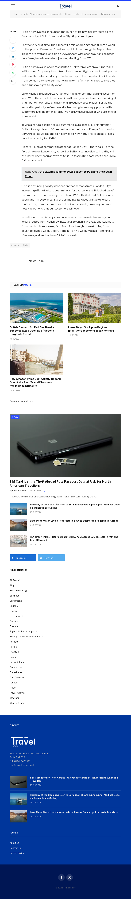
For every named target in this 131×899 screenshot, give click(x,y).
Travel (15, 417)
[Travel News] (65, 6)
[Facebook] (13, 40)
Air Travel (14, 580)
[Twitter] (13, 48)
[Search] (118, 5)
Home (16, 14)
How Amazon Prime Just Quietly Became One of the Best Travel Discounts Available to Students (36, 382)
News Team (37, 261)
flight (26, 245)
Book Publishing (18, 590)
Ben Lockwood (19, 490)
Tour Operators (18, 677)
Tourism (14, 682)
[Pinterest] (13, 64)
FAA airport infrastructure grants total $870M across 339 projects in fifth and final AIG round (74, 538)
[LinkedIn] (13, 56)
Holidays (14, 641)
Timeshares (16, 672)
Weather (14, 698)
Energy (13, 611)
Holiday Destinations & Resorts (26, 636)
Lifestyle (14, 652)
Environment (16, 616)
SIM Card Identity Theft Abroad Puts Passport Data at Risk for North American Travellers (60, 484)
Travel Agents (17, 692)
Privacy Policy (17, 853)
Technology (16, 667)
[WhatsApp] (13, 73)
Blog (12, 585)
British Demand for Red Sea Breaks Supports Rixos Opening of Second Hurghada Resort (32, 331)
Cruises (14, 605)
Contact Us (16, 848)
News (13, 657)
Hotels (13, 646)
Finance (14, 626)
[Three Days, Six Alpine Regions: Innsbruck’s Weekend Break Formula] (94, 308)
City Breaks (16, 600)
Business (14, 595)
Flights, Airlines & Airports (23, 631)
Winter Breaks (17, 703)
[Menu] (13, 5)
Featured (14, 621)
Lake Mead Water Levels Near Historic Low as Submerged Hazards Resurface (74, 520)
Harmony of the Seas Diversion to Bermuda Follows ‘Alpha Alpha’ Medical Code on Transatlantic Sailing (75, 506)
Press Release (17, 662)
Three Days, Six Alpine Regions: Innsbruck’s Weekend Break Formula (91, 329)
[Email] (13, 81)
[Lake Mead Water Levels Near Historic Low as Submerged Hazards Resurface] (18, 525)
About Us (14, 842)
